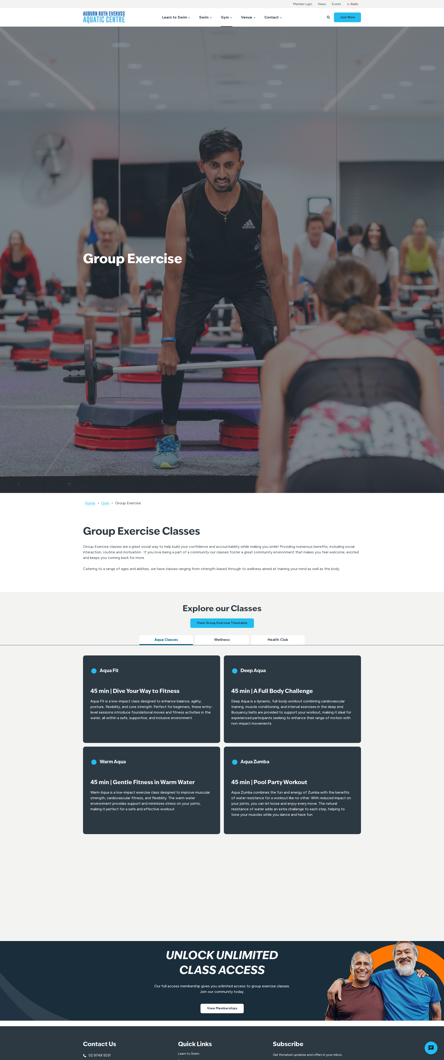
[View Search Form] (328, 17)
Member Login (302, 4)
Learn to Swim (188, 1054)
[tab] (166, 640)
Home (90, 503)
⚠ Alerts (352, 4)
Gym (105, 503)
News (322, 4)
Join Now (347, 17)
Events (336, 4)
